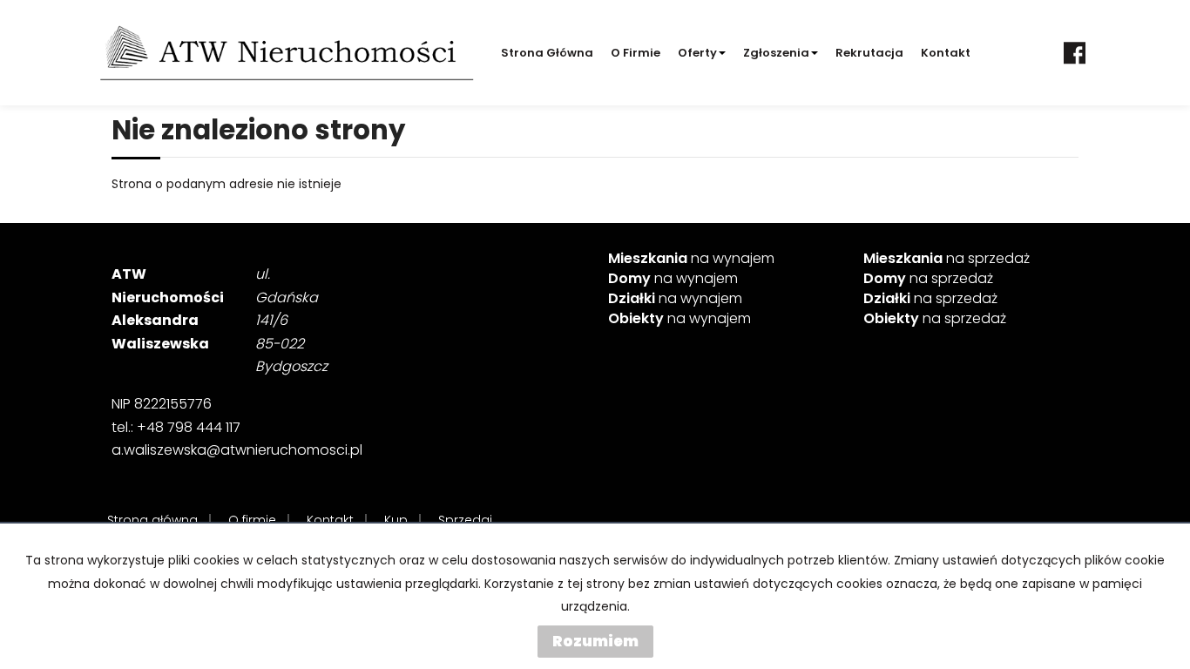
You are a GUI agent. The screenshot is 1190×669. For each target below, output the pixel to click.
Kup (396, 520)
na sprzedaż (946, 258)
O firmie (635, 52)
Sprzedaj (465, 520)
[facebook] (1075, 52)
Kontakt (945, 52)
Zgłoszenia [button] (776, 52)
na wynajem (691, 258)
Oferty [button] (697, 52)
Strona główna (547, 52)
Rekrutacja (869, 52)
